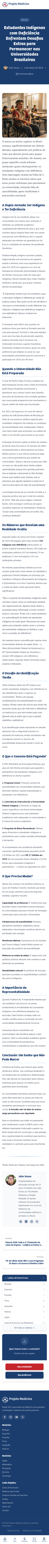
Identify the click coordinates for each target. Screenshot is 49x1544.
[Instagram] (31, 1221)
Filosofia (5, 1437)
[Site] (21, 1221)
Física (4, 1441)
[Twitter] (22, 1417)
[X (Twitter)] (37, 1221)
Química (5, 1472)
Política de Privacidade (32, 1530)
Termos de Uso (13, 1530)
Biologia (5, 1430)
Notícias (24, 20)
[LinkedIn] (26, 1221)
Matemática (7, 1464)
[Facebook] (4, 1417)
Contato (5, 1510)
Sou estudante (24, 1367)
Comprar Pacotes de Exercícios (15, 1495)
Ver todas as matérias (23, 1328)
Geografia (6, 1445)
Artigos (5, 1499)
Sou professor (24, 1375)
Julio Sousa (25, 1176)
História (5, 1449)
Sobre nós (6, 1506)
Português (6, 1468)
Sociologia (6, 1476)
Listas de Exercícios (10, 1488)
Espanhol (6, 1434)
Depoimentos (7, 1503)
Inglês (4, 1461)
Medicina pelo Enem (10, 1491)
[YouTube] (16, 1417)
